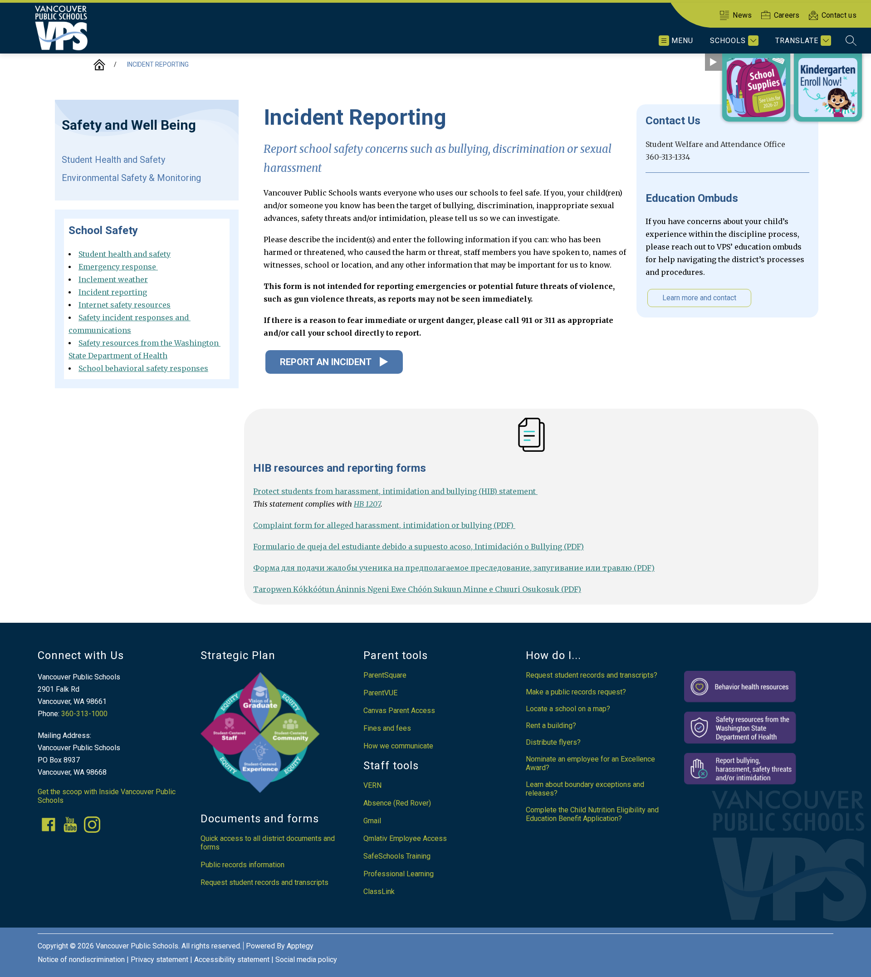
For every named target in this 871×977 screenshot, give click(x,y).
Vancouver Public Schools (99, 64)
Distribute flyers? (553, 742)
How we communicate (398, 746)
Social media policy (306, 959)
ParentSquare (384, 675)
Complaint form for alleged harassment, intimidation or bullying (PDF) (384, 525)
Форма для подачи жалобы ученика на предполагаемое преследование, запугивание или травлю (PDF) (454, 567)
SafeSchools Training (397, 856)
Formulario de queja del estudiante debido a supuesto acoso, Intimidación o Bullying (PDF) (418, 546)
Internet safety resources (124, 304)
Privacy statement (159, 959)
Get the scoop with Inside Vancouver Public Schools (107, 796)
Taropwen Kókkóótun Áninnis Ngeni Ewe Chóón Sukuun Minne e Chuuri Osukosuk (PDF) (417, 589)
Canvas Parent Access (399, 710)
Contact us (839, 15)
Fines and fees (387, 728)
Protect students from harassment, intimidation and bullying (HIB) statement (395, 491)
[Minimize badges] (713, 62)
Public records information (242, 864)
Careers (787, 15)
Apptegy (300, 946)
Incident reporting (158, 64)
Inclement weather (113, 279)
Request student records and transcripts (264, 882)
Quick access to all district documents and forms (268, 842)
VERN (372, 785)
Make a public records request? (576, 692)
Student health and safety (124, 254)
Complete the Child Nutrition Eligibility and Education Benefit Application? (592, 814)
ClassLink (379, 891)
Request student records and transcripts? (591, 675)
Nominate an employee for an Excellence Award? (590, 763)
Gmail (372, 820)
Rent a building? (551, 725)
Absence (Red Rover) (397, 803)
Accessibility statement (231, 959)
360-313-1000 (84, 713)
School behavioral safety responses (143, 368)
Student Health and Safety (113, 159)
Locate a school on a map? (568, 708)
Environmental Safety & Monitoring (131, 177)
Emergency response (118, 266)
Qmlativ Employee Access (405, 838)
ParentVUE (380, 693)
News (742, 15)
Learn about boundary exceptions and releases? (585, 788)
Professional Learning (398, 874)
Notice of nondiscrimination (81, 959)
